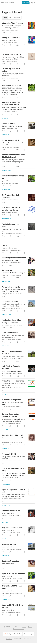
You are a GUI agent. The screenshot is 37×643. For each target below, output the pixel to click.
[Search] (33, 18)
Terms (30, 627)
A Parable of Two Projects (12, 23)
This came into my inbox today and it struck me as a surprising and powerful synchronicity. (13, 161)
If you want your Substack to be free (13, 491)
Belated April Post (9, 544)
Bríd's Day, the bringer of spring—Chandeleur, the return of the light (13, 474)
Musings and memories (10, 323)
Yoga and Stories (8, 123)
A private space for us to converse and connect (13, 384)
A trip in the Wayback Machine (12, 371)
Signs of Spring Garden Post (13, 573)
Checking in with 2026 (11, 207)
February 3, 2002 (9, 454)
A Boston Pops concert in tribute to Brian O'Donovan (13, 144)
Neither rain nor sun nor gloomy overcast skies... (12, 87)
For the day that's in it (11, 140)
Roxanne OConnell (12, 30)
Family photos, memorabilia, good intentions (13, 458)
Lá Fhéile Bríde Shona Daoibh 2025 (14, 469)
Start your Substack (13, 634)
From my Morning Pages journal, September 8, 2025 (13, 336)
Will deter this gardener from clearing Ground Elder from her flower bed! (12, 91)
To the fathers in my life (11, 54)
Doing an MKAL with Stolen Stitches (13, 606)
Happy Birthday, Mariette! (12, 435)
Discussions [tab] (16, 17)
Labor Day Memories (10, 333)
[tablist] (12, 18)
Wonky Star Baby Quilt (11, 38)
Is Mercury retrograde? (11, 400)
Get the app (28, 634)
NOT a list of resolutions (10, 210)
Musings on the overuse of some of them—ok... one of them (14, 290)
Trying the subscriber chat (13, 381)
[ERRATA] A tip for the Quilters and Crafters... (11, 103)
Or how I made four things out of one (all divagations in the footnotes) (13, 27)
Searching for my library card (14, 258)
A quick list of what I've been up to (13, 273)
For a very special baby (9, 40)
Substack (9, 639)
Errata (4, 245)
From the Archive (7, 576)
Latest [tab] (5, 17)
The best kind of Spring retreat (12, 126)
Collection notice (18, 629)
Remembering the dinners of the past (13, 230)
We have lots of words (11, 287)
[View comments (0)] (11, 32)
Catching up (7, 270)
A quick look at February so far (13, 177)
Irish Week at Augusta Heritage (11, 367)
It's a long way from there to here (13, 356)
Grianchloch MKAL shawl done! (12, 587)
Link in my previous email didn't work (12, 403)
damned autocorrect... (9, 248)
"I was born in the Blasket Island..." (12, 352)
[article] (18, 28)
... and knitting (6, 198)
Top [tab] (10, 17)
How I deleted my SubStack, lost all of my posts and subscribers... (13, 420)
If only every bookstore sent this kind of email (13, 156)
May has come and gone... (12, 527)
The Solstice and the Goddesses (10, 225)
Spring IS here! (7, 181)
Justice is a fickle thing (11, 320)
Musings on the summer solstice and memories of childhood (13, 58)
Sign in (33, 3)
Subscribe (25, 3)
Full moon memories (10, 301)
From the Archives (8, 513)
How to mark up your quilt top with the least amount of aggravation (14, 108)
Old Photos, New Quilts (11, 195)
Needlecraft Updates (10, 561)
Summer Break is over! (11, 511)
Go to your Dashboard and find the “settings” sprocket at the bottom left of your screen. (13, 495)
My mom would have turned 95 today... (12, 439)
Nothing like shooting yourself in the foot (10, 415)
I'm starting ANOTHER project (11, 70)
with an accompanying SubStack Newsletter (12, 75)
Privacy (24, 627)
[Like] (3, 114)
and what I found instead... (11, 260)
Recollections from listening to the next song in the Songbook (13, 305)
